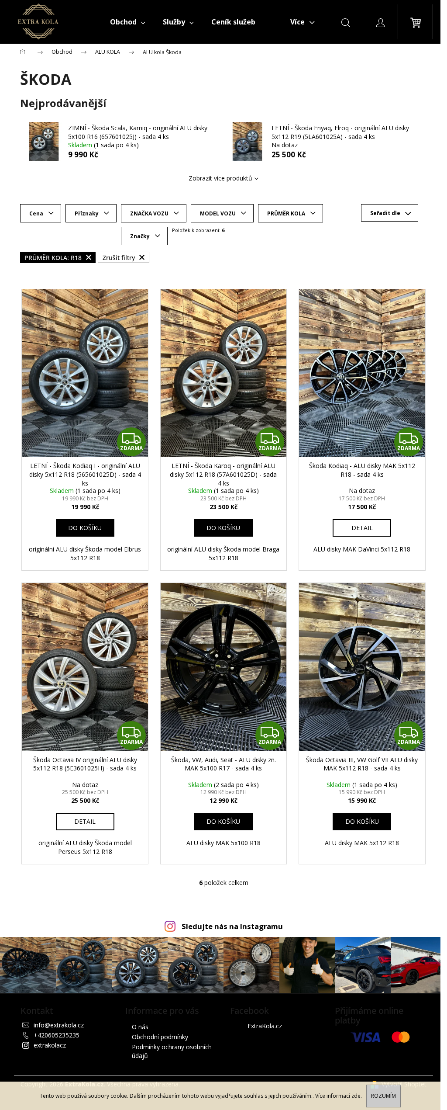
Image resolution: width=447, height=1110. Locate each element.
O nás (140, 1027)
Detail (362, 528)
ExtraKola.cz (265, 1026)
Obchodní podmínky (160, 1037)
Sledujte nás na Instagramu (232, 926)
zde (356, 1096)
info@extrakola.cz (59, 1025)
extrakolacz (50, 1045)
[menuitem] (127, 21)
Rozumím (383, 1096)
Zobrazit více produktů (220, 178)
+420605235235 (56, 1035)
